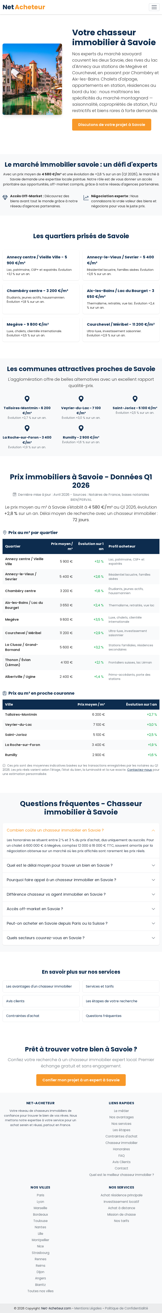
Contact (121, 1168)
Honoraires (121, 1149)
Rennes (40, 1259)
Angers (40, 1278)
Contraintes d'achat (22, 1015)
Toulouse (40, 1221)
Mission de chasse (121, 1214)
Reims (40, 1265)
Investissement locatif (121, 1201)
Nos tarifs (121, 1221)
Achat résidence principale (122, 1195)
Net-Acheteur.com (56, 1308)
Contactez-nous (139, 770)
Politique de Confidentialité (126, 1308)
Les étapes (121, 1130)
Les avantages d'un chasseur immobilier (39, 986)
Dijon (40, 1272)
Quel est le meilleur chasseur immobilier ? (121, 1175)
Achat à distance (121, 1208)
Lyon (40, 1201)
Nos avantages (121, 1117)
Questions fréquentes (104, 1015)
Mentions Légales (88, 1308)
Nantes (40, 1227)
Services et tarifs (100, 986)
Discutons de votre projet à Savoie (111, 124)
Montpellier (40, 1240)
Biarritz (40, 1285)
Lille (40, 1233)
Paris (40, 1195)
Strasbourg (40, 1253)
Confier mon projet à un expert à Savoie (81, 1080)
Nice (40, 1246)
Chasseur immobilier (121, 1143)
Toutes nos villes (40, 1291)
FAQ (122, 1155)
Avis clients (15, 1001)
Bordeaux (40, 1214)
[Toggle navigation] (154, 7)
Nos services (121, 1123)
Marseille (40, 1208)
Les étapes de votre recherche (111, 1001)
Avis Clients (121, 1162)
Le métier (121, 1111)
